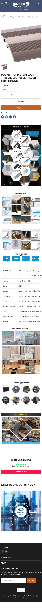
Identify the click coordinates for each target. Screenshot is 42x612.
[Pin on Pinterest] (14, 116)
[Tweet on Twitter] (6, 116)
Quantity (3, 89)
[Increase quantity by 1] (18, 94)
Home (3, 15)
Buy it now (21, 108)
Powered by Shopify (21, 598)
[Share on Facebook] (2, 116)
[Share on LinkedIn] (10, 116)
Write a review (21, 472)
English (20, 590)
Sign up (31, 580)
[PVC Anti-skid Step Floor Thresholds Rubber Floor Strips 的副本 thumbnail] (4, 66)
